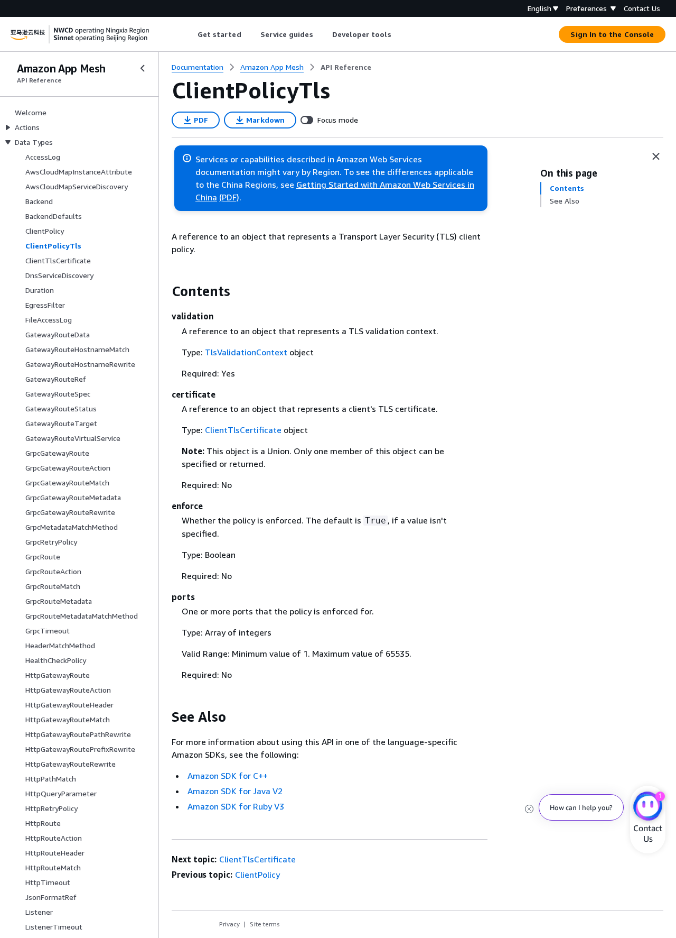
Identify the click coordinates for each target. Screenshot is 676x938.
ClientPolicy (257, 874)
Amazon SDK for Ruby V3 (235, 806)
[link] (346, 67)
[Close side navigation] (142, 68)
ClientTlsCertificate (243, 430)
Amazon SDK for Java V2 (235, 791)
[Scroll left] (189, 34)
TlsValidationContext (246, 352)
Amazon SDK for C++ (227, 775)
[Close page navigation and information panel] (656, 156)
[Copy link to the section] (163, 291)
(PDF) (229, 197)
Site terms (265, 924)
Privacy (229, 924)
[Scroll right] (399, 34)
